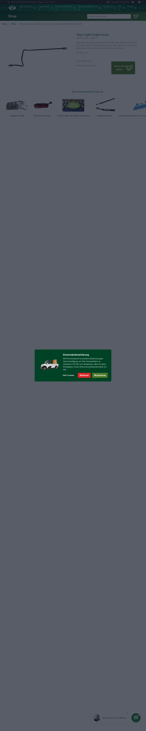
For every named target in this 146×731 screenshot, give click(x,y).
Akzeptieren (100, 375)
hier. (65, 369)
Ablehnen (84, 375)
